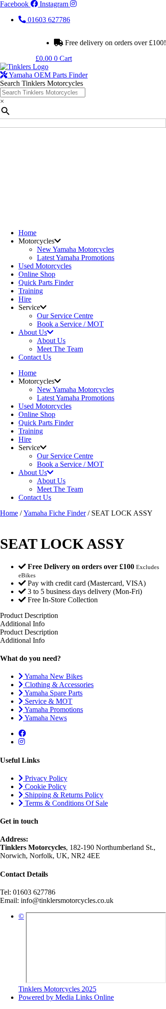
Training (30, 291)
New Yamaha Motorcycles (75, 249)
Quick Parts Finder (45, 282)
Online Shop (36, 274)
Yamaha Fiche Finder (55, 513)
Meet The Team (60, 349)
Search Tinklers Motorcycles (41, 83)
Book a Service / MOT (70, 324)
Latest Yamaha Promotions (75, 257)
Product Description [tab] (29, 632)
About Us (32, 332)
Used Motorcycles (44, 266)
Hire (24, 299)
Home (27, 233)
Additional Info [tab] (22, 624)
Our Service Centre (65, 316)
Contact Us (34, 357)
